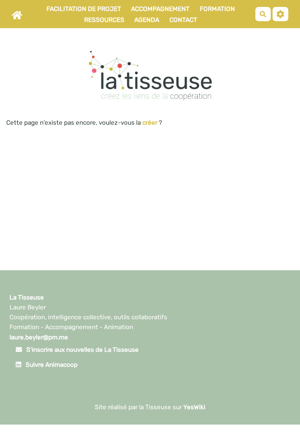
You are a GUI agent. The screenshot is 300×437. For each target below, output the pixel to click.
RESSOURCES (104, 19)
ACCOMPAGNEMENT (160, 8)
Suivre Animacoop (51, 364)
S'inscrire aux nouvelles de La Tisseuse (82, 349)
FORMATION (217, 8)
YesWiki (194, 407)
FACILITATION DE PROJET (83, 8)
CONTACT (183, 19)
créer (149, 122)
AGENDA (146, 19)
